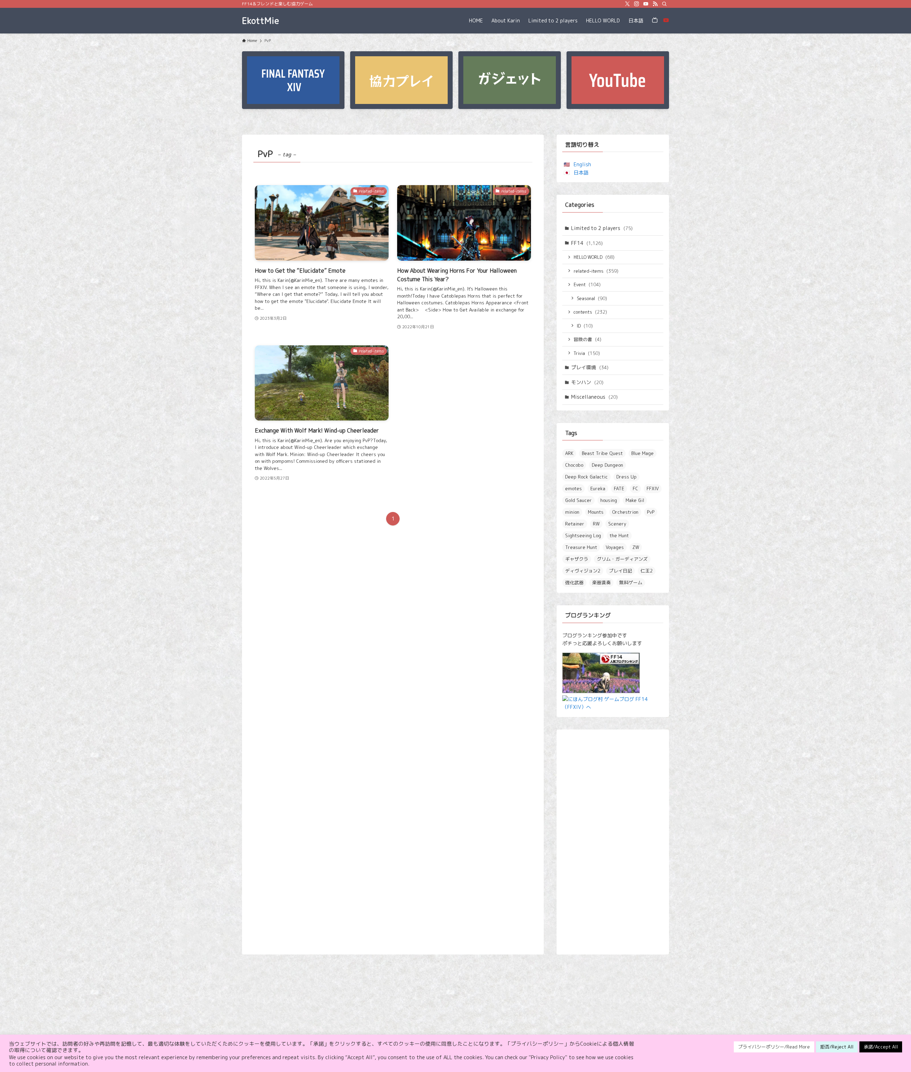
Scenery (617, 524)
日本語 (581, 172)
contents (590, 312)
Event (587, 284)
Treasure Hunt (581, 547)
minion (572, 512)
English (582, 164)
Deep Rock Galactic (586, 477)
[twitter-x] (627, 4)
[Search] (664, 4)
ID (585, 326)
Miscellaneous (594, 396)
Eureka (597, 488)
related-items (596, 271)
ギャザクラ (576, 559)
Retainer (574, 524)
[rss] (655, 4)
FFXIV (653, 488)
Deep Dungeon (607, 465)
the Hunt (619, 535)
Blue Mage (642, 453)
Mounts (596, 512)
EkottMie (260, 20)
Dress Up (626, 477)
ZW (635, 547)
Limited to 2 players (602, 228)
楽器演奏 (601, 582)
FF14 (587, 243)
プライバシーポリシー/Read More (774, 1047)
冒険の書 (587, 339)
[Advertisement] (612, 842)
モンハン (587, 382)
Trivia (587, 353)
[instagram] (636, 4)
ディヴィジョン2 (582, 571)
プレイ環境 (590, 367)
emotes (573, 488)
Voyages (615, 547)
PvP (650, 512)
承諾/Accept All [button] (881, 1047)
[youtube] (646, 4)
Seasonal (592, 298)
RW (596, 524)
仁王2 (647, 571)
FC (635, 488)
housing (608, 500)
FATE (619, 488)
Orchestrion (625, 512)
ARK (569, 453)
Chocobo (574, 465)
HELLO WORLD (594, 257)
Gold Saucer (578, 500)
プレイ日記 (620, 571)
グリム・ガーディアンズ (622, 559)
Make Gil (635, 500)
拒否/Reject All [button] (836, 1047)
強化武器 (574, 582)
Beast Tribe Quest (602, 453)
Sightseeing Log (583, 535)
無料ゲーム (630, 582)
